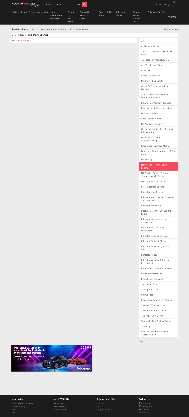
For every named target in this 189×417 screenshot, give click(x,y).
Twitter (145, 409)
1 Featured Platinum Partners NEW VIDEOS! (157, 53)
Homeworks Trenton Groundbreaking (151, 139)
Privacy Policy (18, 406)
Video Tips (146, 326)
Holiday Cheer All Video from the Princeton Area (157, 131)
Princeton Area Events (152, 192)
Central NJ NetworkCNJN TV (85, 15)
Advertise (58, 403)
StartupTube (147, 294)
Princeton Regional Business (154, 236)
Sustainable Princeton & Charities (157, 300)
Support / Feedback (106, 409)
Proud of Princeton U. (151, 273)
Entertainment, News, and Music (157, 108)
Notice (99, 403)
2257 (13, 412)
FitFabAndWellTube (157, 12)
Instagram (146, 406)
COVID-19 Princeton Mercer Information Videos (154, 96)
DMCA (14, 409)
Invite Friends (60, 409)
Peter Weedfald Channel (153, 186)
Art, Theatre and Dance (152, 65)
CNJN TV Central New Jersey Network (155, 88)
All (142, 41)
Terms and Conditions (22, 403)
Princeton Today (120, 14)
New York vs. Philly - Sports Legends (155, 166)
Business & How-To (150, 75)
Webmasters (60, 406)
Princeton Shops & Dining (153, 241)
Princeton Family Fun (151, 205)
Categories (42, 12)
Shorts (32, 12)
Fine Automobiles (149, 113)
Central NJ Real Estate (152, 81)
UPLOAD (172, 17)
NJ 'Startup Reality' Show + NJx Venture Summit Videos (157, 174)
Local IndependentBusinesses (56, 15)
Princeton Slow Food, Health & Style (156, 248)
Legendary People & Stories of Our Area (158, 153)
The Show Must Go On (152, 316)
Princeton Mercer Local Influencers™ (152, 229)
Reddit (145, 412)
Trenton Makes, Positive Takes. (156, 321)
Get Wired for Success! (152, 124)
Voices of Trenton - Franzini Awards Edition (154, 333)
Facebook (145, 403)
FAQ (98, 406)
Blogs (24, 12)
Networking (146, 159)
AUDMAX (145, 70)
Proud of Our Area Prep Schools (156, 268)
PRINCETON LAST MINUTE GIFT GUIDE (157, 212)
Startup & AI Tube (105, 14)
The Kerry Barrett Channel (153, 310)
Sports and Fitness (150, 284)
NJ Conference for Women (154, 181)
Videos (15, 12)
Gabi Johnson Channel (152, 118)
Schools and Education (152, 279)
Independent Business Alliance (155, 146)
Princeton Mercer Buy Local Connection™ (154, 221)
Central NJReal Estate (71, 17)
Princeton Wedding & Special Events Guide (155, 261)
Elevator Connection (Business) (156, 103)
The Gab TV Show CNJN (153, 305)
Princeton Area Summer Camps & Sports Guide (157, 199)
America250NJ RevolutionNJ (155, 60)
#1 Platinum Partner (150, 46)
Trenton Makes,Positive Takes (136, 17)
